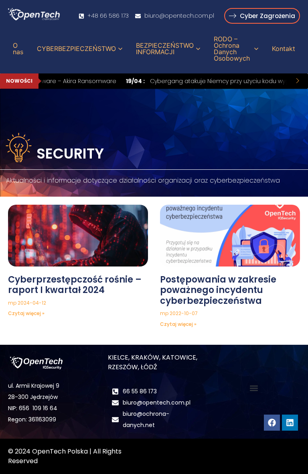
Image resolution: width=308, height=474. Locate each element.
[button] (254, 388)
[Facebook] (272, 423)
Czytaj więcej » (26, 313)
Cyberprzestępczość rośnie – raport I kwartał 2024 (75, 284)
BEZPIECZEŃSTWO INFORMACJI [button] (165, 48)
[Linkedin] (290, 423)
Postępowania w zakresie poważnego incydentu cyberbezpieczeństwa (218, 290)
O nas (18, 48)
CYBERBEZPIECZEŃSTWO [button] (76, 49)
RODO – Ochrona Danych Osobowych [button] (232, 48)
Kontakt (283, 49)
